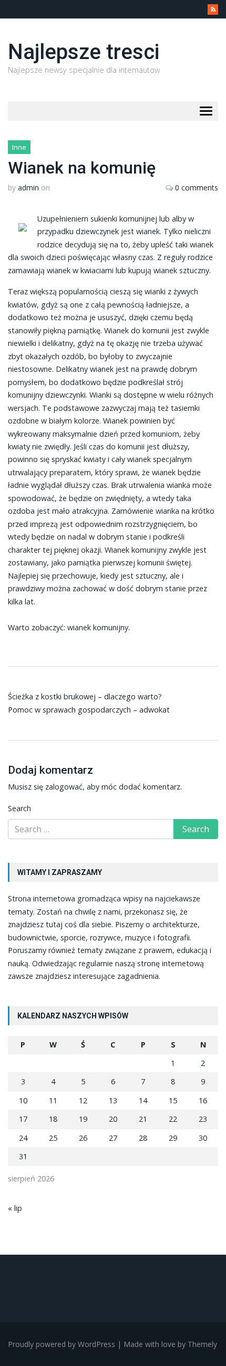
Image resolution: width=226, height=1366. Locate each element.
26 (83, 1138)
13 (113, 1100)
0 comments (196, 187)
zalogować (64, 787)
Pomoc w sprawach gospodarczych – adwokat (89, 710)
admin (28, 187)
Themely (202, 1344)
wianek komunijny (97, 627)
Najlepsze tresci (83, 52)
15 (173, 1100)
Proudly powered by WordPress (61, 1344)
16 (203, 1100)
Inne (19, 147)
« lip (15, 1208)
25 (53, 1138)
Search (19, 808)
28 (143, 1138)
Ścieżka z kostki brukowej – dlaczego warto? (85, 696)
